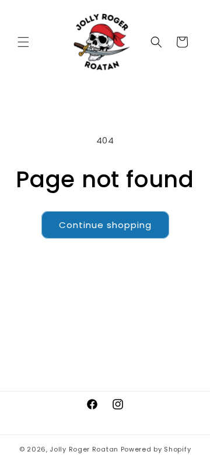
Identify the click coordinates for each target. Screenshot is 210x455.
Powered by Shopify (156, 449)
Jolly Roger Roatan (84, 449)
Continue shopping (105, 225)
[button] (23, 42)
